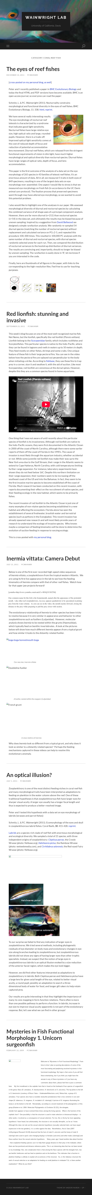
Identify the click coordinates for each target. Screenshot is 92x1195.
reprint (48, 109)
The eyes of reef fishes (33, 69)
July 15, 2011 (12, 564)
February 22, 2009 (15, 1050)
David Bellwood (65, 222)
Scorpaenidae (38, 340)
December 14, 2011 (15, 75)
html (42, 109)
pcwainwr (32, 75)
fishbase (50, 361)
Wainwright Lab (46, 17)
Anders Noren (72, 1188)
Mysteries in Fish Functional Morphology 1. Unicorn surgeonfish (40, 1038)
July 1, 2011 (11, 781)
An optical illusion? (29, 775)
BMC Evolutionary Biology (63, 89)
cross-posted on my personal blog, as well (30, 82)
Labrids (12, 832)
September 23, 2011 (15, 326)
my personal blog (42, 537)
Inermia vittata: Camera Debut (43, 558)
